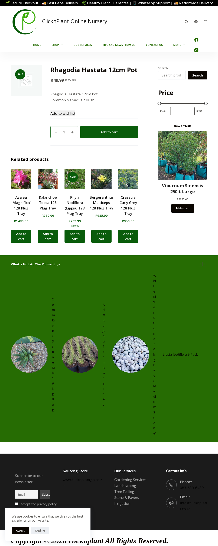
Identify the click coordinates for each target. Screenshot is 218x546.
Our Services (82, 45)
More (177, 45)
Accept (20, 530)
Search (163, 68)
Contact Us (154, 45)
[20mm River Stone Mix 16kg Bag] (29, 354)
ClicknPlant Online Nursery (74, 21)
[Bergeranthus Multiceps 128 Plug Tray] (101, 179)
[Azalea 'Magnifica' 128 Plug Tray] (21, 179)
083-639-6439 (192, 487)
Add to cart (109, 132)
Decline (40, 530)
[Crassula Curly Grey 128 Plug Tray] (128, 179)
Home (37, 45)
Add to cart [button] (21, 236)
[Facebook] (196, 40)
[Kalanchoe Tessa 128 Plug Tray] (48, 179)
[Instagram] (196, 50)
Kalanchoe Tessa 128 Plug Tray (48, 203)
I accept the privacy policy (37, 504)
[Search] (186, 21)
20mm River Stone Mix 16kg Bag (53, 354)
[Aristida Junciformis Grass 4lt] (80, 354)
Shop (55, 45)
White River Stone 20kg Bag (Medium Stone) (154, 354)
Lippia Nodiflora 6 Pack (180, 354)
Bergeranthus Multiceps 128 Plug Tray (101, 203)
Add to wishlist (62, 113)
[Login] (196, 21)
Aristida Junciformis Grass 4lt (104, 354)
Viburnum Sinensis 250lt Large (182, 188)
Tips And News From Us (118, 45)
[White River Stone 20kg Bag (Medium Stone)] (130, 354)
